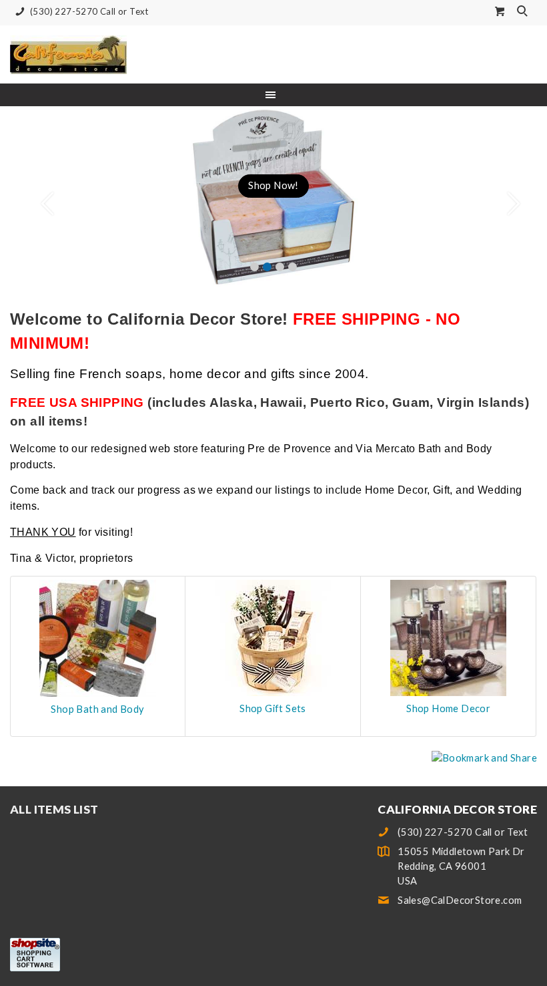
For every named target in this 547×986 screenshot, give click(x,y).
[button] (41, 197)
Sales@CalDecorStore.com (460, 900)
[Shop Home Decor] (448, 636)
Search (523, 12)
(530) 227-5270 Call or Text (89, 11)
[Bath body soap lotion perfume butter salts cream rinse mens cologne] (98, 637)
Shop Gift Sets (272, 708)
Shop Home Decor (448, 708)
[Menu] (273, 95)
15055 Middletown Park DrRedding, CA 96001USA (461, 866)
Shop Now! (273, 185)
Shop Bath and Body (97, 709)
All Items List (54, 809)
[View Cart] (500, 11)
